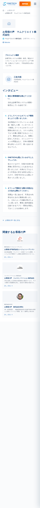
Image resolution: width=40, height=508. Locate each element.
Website (7, 42)
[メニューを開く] (35, 3)
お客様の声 (11, 10)
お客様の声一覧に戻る (12, 220)
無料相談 (25, 4)
